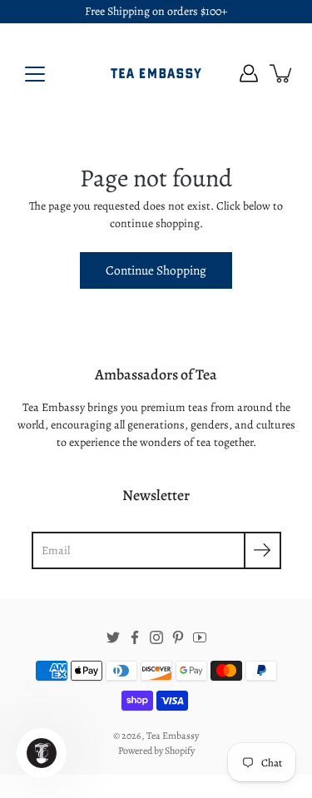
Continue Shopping (156, 270)
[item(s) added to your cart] (282, 73)
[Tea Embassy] (156, 73)
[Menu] (35, 74)
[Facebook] (134, 637)
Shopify (180, 750)
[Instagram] (156, 637)
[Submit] (262, 550)
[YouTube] (199, 637)
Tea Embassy (172, 735)
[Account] (248, 73)
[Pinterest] (178, 637)
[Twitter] (113, 637)
